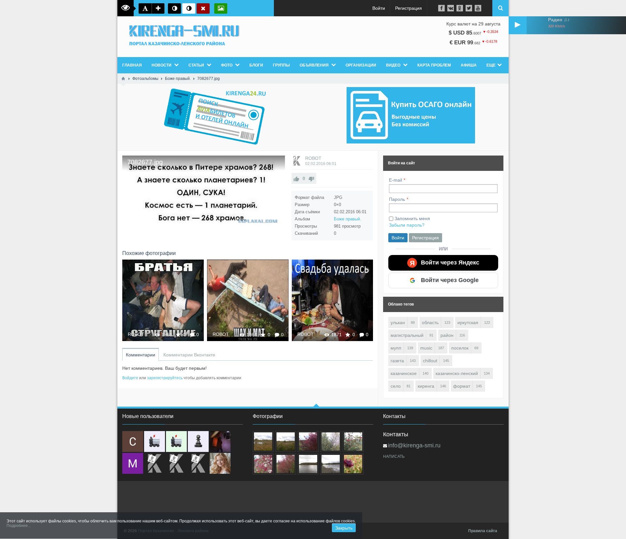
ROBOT (313, 158)
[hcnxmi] (176, 441)
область (430, 322)
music (426, 348)
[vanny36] (220, 463)
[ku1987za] (154, 441)
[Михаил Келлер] (132, 463)
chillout (430, 360)
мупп (396, 348)
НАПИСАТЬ (394, 456)
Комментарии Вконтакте (189, 354)
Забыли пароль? (407, 225)
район (447, 335)
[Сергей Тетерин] (132, 441)
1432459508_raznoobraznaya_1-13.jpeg (248, 300)
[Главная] (123, 78)
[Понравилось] (296, 178)
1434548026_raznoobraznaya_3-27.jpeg (163, 300)
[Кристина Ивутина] (198, 463)
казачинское (404, 373)
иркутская (467, 322)
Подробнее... (19, 525)
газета (397, 360)
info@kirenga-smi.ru (414, 445)
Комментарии (140, 354)
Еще (491, 65)
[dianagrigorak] (220, 441)
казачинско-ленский (457, 373)
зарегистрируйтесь (165, 378)
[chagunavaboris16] (198, 441)
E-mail (395, 180)
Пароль (397, 199)
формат (461, 386)
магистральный (407, 335)
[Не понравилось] (311, 178)
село (396, 386)
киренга (426, 386)
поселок (460, 348)
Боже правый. (347, 219)
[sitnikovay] (154, 463)
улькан (398, 322)
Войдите (130, 378)
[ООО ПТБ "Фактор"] (176, 463)
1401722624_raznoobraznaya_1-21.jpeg (332, 300)
